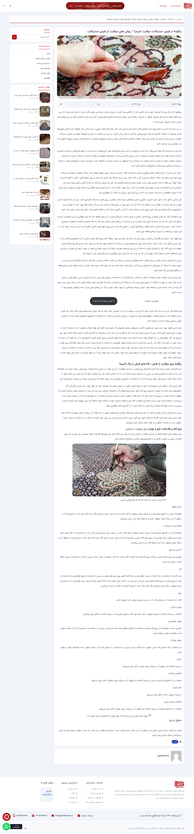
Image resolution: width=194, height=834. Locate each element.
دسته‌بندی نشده (43, 63)
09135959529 (22, 815)
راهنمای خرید (104, 6)
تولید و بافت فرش (43, 58)
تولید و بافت (90, 6)
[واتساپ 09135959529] (6, 826)
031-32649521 (41, 815)
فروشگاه (163, 6)
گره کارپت (178, 19)
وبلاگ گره (170, 19)
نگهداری (79, 6)
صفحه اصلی (175, 6)
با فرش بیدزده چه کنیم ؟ (103, 301)
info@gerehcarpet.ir (64, 815)
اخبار (71, 6)
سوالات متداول (87, 815)
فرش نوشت (116, 6)
